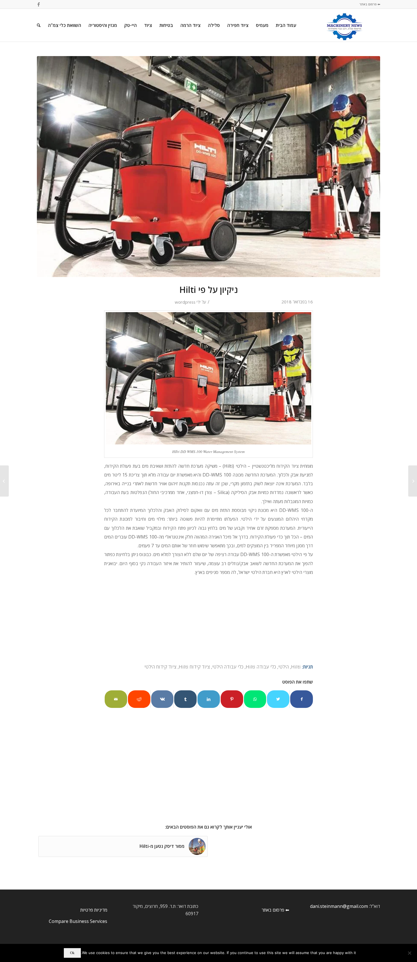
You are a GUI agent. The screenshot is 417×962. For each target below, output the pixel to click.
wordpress (185, 302)
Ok (72, 953)
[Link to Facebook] (38, 4)
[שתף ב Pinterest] (232, 699)
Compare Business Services (78, 921)
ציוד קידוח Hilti (194, 666)
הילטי (283, 666)
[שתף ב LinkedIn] (208, 699)
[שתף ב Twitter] (278, 699)
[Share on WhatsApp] (255, 699)
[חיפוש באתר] (38, 25)
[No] (410, 953)
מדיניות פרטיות (93, 910)
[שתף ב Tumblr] (185, 699)
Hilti (296, 666)
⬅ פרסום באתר (369, 4)
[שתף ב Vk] (162, 699)
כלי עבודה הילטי (227, 666)
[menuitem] (286, 25)
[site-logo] (344, 25)
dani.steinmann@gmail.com (339, 906)
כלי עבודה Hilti (261, 666)
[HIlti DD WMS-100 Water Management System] (208, 166)
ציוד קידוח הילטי (160, 666)
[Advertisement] (208, 620)
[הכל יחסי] (412, 481)
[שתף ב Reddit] (139, 699)
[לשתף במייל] (116, 699)
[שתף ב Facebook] (301, 699)
